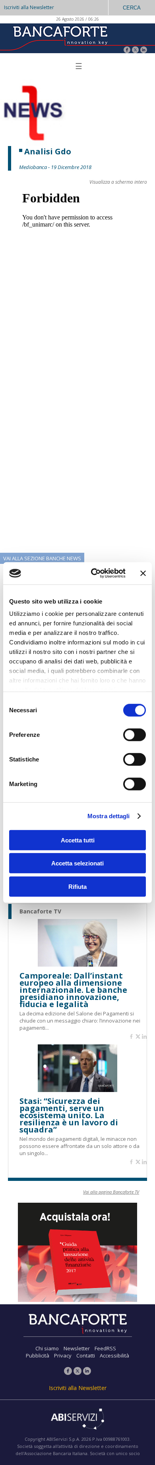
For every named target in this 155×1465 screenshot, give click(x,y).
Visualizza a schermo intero (118, 182)
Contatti (85, 1355)
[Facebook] (127, 50)
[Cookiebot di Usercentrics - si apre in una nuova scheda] (94, 573)
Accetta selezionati (77, 863)
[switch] (134, 734)
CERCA (132, 8)
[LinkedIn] (143, 50)
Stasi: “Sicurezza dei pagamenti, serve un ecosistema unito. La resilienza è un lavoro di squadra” (68, 1115)
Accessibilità (114, 1355)
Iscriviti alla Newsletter (29, 7)
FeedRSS (105, 1348)
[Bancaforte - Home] (59, 37)
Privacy (63, 1355)
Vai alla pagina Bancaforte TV (111, 1192)
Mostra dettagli (108, 816)
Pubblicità (37, 1355)
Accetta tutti (78, 839)
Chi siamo (47, 1348)
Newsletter (77, 1348)
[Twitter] (135, 50)
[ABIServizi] (77, 1420)
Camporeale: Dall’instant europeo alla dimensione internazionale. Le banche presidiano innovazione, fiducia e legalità (73, 990)
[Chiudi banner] (143, 573)
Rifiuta (77, 886)
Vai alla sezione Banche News (42, 558)
